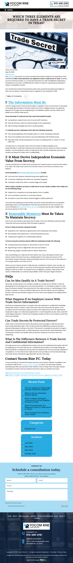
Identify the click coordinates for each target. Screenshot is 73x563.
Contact (37, 518)
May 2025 (29, 447)
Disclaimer (8, 503)
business (11, 76)
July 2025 (28, 443)
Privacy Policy (17, 503)
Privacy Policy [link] (62, 552)
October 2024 (30, 454)
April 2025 (29, 450)
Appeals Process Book (45, 516)
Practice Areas (24, 516)
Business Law (9, 74)
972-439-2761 (61, 3)
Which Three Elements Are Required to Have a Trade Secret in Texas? (38, 407)
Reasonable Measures (25, 214)
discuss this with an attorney (28, 207)
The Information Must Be (27, 102)
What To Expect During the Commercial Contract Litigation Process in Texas (33, 375)
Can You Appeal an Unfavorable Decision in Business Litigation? (37, 389)
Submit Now (64, 506)
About (15, 516)
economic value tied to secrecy (30, 173)
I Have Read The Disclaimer (16, 506)
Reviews (33, 516)
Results (62, 516)
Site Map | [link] (53, 552)
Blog (56, 516)
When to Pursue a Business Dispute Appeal (35, 394)
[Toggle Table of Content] (25, 96)
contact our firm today (30, 365)
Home (9, 516)
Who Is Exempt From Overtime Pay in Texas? (22, 373)
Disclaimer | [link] (45, 552)
